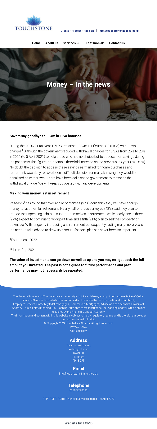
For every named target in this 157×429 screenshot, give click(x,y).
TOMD (87, 423)
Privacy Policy (78, 327)
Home (36, 43)
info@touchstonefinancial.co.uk (119, 30)
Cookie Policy (78, 330)
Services (69, 43)
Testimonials (95, 43)
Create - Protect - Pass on (77, 30)
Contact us (117, 43)
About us (51, 43)
